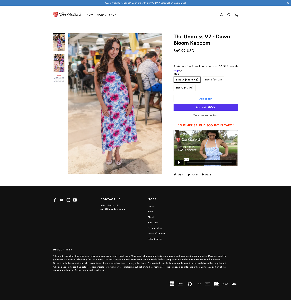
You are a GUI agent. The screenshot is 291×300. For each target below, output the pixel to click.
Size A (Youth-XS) (187, 79)
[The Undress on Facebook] (55, 200)
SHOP (112, 15)
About (151, 217)
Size (176, 74)
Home (151, 206)
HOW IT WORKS (96, 15)
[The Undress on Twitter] (61, 200)
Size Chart (153, 222)
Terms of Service (156, 233)
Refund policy (155, 239)
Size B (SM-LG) (213, 79)
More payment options (206, 115)
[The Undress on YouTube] (75, 200)
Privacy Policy (155, 228)
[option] (115, 103)
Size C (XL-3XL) (184, 87)
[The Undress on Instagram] (68, 200)
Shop (150, 211)
